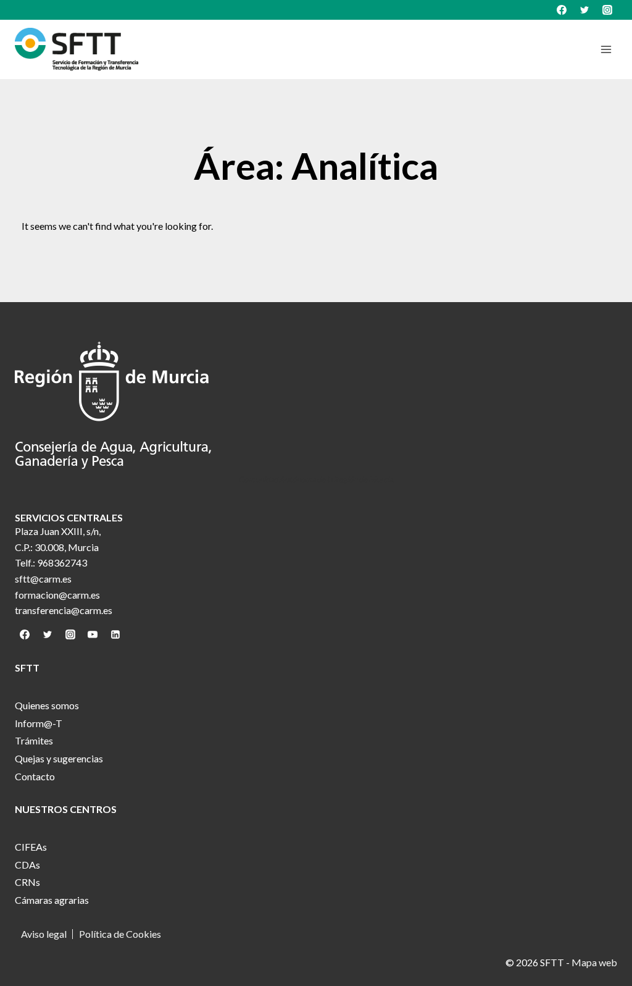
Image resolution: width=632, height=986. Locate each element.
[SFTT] (76, 49)
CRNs (27, 882)
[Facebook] (562, 10)
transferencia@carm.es (63, 610)
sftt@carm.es (43, 578)
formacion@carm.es (57, 594)
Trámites (34, 740)
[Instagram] (607, 10)
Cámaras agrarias (52, 900)
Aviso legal (44, 934)
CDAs (27, 864)
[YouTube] (92, 634)
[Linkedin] (115, 634)
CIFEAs (31, 847)
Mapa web (594, 962)
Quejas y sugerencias (59, 758)
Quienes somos (47, 705)
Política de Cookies (120, 934)
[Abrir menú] (605, 49)
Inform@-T (38, 723)
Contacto (35, 776)
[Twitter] (584, 10)
